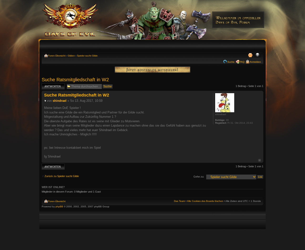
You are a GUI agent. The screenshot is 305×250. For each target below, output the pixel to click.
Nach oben (259, 160)
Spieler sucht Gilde (87, 55)
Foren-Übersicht (57, 55)
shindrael (59, 100)
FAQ (242, 62)
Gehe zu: (198, 176)
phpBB (59, 206)
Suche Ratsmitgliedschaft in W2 (75, 79)
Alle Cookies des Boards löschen (205, 201)
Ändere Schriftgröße (257, 55)
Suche (230, 62)
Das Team (179, 201)
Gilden (71, 55)
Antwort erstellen (51, 84)
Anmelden (255, 62)
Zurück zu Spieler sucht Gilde (62, 176)
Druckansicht (250, 55)
